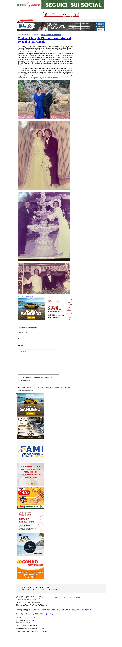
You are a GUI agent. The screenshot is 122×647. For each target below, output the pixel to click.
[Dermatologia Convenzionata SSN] (30, 485)
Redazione (35, 34)
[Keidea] (30, 508)
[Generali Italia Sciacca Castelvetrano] (59, 319)
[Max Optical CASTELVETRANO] (30, 555)
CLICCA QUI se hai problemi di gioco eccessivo (54, 614)
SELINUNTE (24, 21)
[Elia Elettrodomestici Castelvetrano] (61, 30)
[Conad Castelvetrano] (30, 578)
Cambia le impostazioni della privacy (26, 625)
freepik (28, 622)
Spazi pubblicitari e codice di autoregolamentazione (39, 589)
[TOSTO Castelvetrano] (30, 438)
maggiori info (49, 377)
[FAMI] (30, 462)
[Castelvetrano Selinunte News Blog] (61, 17)
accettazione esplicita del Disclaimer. (81, 611)
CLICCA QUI (42, 628)
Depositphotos (30, 620)
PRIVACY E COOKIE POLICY (25, 617)
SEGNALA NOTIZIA (26, 20)
